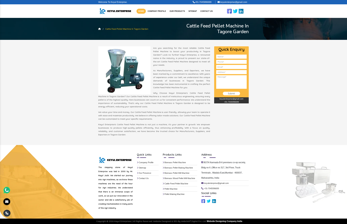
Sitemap (192, 11)
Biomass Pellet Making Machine (178, 168)
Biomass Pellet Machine (175, 162)
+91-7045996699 (203, 2)
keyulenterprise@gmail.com (233, 2)
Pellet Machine (170, 189)
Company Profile (157, 11)
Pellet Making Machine (174, 194)
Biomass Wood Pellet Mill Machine (179, 178)
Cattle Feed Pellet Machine (176, 183)
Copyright (101, 221)
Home (141, 11)
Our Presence (144, 173)
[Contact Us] (6, 213)
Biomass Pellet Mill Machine (176, 173)
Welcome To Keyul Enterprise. (112, 2)
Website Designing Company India (224, 221)
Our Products (177, 11)
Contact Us (206, 11)
